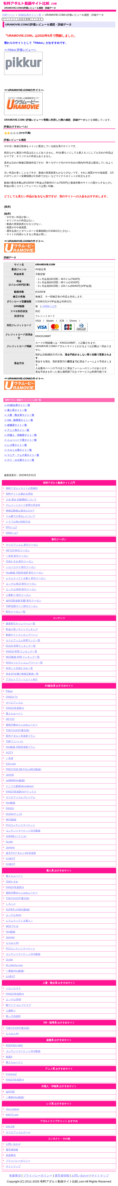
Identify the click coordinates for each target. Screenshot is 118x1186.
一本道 (9, 758)
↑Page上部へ (103, 1123)
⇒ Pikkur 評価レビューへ (20, 49)
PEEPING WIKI (14, 1045)
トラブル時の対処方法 (18, 521)
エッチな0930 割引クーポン (21, 589)
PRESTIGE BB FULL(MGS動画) (23, 769)
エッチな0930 (13, 999)
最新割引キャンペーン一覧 (20, 623)
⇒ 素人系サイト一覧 (15, 410)
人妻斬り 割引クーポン (18, 595)
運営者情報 (12, 1149)
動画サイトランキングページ (22, 635)
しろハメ (11, 904)
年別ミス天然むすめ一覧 (19, 668)
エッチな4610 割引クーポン (21, 584)
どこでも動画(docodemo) (20, 786)
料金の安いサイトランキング (22, 629)
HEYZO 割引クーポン (18, 550)
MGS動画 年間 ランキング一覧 (23, 657)
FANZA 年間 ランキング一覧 (21, 651)
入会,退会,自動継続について (21, 499)
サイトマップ (13, 1166)
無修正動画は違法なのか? (20, 510)
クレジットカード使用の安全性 (23, 505)
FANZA (10, 808)
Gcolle (9, 841)
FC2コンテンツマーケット (20, 825)
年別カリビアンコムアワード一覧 (24, 662)
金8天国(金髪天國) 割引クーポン (23, 600)
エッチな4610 (13, 915)
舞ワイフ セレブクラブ (18, 1005)
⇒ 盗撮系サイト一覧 (15, 425)
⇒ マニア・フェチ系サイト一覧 (21, 455)
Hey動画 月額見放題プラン (20, 747)
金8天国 (10, 1091)
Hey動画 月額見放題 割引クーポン (24, 572)
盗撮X (9, 1056)
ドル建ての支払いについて (20, 516)
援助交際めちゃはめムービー (22, 725)
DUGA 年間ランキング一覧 (21, 646)
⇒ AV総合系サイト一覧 (17, 405)
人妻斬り (11, 1010)
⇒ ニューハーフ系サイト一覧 (20, 440)
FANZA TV (12, 697)
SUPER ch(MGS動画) (18, 909)
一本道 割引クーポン (17, 556)
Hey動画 (10, 803)
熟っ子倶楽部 (13, 1016)
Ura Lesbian (12, 1109)
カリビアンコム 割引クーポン (22, 545)
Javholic (10, 847)
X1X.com (11, 764)
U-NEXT (10, 858)
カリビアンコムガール (18, 1132)
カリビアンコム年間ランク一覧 (23, 640)
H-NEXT (10, 864)
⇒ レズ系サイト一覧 (15, 445)
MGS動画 (11, 819)
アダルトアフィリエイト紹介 (22, 679)
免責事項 (11, 1155)
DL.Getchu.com (14, 965)
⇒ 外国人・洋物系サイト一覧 (20, 435)
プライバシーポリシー (18, 1160)
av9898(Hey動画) (15, 780)
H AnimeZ (11, 1074)
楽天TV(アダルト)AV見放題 (21, 853)
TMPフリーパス (14, 741)
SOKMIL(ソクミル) (16, 836)
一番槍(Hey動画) (15, 971)
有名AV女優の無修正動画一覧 (22, 674)
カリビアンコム (14, 702)
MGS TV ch (12, 926)
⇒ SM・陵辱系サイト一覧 (18, 420)
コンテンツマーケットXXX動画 (23, 830)
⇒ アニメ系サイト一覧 (16, 430)
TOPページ (8, 15)
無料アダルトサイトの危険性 (22, 488)
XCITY (9, 752)
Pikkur (9, 691)
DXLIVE (10, 1126)
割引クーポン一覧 (16, 611)
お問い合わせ (13, 1144)
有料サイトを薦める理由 (19, 494)
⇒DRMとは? (48, 306)
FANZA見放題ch (15, 708)
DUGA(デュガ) (14, 814)
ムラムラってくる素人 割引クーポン (26, 578)
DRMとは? (12, 533)
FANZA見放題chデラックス (21, 791)
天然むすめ (12, 881)
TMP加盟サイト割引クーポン (22, 606)
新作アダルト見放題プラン (20, 736)
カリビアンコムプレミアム (20, 797)
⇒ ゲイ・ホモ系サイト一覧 (19, 460)
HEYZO (10, 719)
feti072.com (12, 1114)
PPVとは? (11, 527)
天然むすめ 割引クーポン (19, 561)
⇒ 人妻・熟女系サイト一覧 (19, 415)
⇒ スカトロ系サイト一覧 (18, 450)
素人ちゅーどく (14, 713)
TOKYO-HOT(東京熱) (17, 730)
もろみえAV (12, 943)
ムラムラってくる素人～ (19, 920)
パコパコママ (13, 988)
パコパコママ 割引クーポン (21, 567)
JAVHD (10, 775)
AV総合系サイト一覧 (29, 15)
